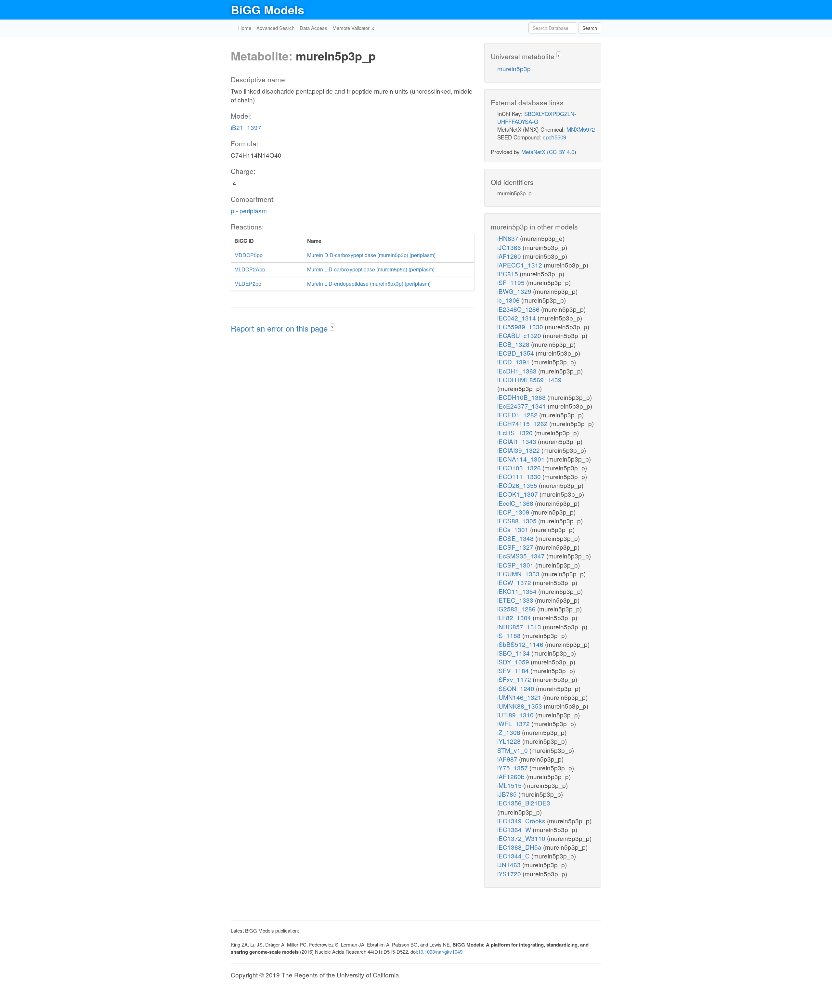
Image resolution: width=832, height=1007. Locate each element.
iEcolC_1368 (516, 503)
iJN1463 (509, 864)
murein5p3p (514, 68)
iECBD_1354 (516, 352)
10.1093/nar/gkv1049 (440, 951)
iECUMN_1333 (519, 573)
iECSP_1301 (516, 564)
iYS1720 (510, 873)
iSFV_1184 (513, 670)
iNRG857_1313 (520, 626)
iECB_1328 (514, 344)
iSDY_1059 (514, 661)
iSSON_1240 (516, 688)
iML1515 (510, 785)
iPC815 (508, 273)
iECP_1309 (514, 511)
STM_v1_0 (513, 750)
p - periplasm (249, 210)
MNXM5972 (580, 129)
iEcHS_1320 (515, 432)
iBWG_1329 (515, 291)
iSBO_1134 (514, 652)
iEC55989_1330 (521, 326)
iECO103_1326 (519, 467)
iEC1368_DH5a (520, 847)
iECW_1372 (515, 582)
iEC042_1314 (517, 317)
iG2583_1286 (517, 608)
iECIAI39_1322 (519, 450)
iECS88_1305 (517, 520)
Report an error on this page (280, 328)
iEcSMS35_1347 (521, 555)
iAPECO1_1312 (520, 264)
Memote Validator (351, 27)
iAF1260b (511, 776)
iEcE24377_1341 (522, 405)
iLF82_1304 (515, 617)
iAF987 (508, 758)
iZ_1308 (509, 732)
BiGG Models (267, 9)
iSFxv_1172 (515, 679)
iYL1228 (509, 741)
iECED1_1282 (518, 414)
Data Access (313, 27)
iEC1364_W (515, 829)
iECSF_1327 (516, 547)
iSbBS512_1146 (521, 644)
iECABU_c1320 (520, 335)
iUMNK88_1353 (520, 705)
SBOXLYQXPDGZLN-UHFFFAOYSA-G (536, 117)
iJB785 (507, 794)
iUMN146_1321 (520, 697)
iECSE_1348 (516, 538)
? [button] (332, 327)
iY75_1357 (513, 767)
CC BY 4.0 (561, 152)
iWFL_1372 (514, 723)
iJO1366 (510, 247)
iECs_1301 (513, 529)
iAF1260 (510, 256)
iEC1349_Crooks (522, 820)
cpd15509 (554, 137)
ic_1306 (509, 299)
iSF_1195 (511, 282)
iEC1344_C (514, 855)
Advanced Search (275, 27)
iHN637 (508, 238)
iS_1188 (509, 635)
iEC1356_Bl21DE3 (523, 802)
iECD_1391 (514, 361)
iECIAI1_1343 (517, 441)
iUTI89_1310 (516, 714)
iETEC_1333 (516, 599)
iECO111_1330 (519, 476)
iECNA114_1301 (521, 458)
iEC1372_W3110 (522, 838)
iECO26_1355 (518, 485)
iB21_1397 (246, 127)
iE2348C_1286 (519, 309)
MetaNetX (533, 152)
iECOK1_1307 (518, 494)
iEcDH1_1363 (517, 370)
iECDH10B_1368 (522, 397)
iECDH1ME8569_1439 (529, 379)
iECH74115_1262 (523, 423)
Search (589, 28)
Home (244, 27)
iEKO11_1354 (517, 591)
